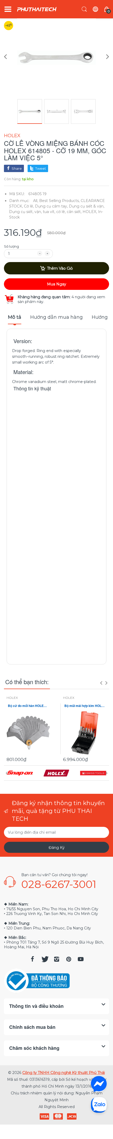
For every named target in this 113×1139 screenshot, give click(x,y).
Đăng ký (57, 847)
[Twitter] (44, 959)
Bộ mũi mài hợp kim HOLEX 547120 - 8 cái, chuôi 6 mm (84, 706)
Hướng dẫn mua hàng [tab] (56, 317)
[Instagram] (56, 959)
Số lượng (11, 246)
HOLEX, (90, 211)
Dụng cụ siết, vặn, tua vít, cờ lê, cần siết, (45, 211)
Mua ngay (56, 284)
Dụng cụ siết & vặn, (86, 206)
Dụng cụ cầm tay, (51, 206)
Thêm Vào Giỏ (60, 268)
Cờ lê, (29, 206)
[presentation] (101, 683)
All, (35, 200)
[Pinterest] (68, 959)
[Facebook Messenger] (99, 1084)
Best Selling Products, (59, 200)
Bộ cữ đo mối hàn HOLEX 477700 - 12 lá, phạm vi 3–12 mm (28, 706)
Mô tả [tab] (14, 317)
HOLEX (12, 136)
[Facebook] (32, 959)
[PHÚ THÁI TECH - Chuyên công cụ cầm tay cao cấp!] (36, 9)
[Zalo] (99, 1104)
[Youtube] (81, 959)
